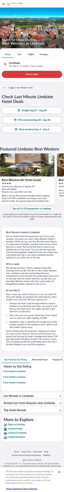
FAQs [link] (46, 452)
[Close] (59, 472)
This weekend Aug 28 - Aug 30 (34, 120)
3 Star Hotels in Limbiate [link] (14, 383)
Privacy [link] (17, 452)
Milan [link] (12, 88)
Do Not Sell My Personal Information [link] (26, 455)
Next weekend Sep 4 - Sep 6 (34, 129)
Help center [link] (37, 452)
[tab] (8, 54)
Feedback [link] (46, 455)
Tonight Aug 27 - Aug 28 (34, 110)
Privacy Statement (14, 489)
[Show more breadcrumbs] (4, 87)
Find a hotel (32, 74)
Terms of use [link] (26, 452)
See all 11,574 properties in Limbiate (32, 208)
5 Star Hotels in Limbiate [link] (14, 371)
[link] (32, 425)
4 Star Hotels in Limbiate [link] (14, 377)
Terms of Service (30, 489)
